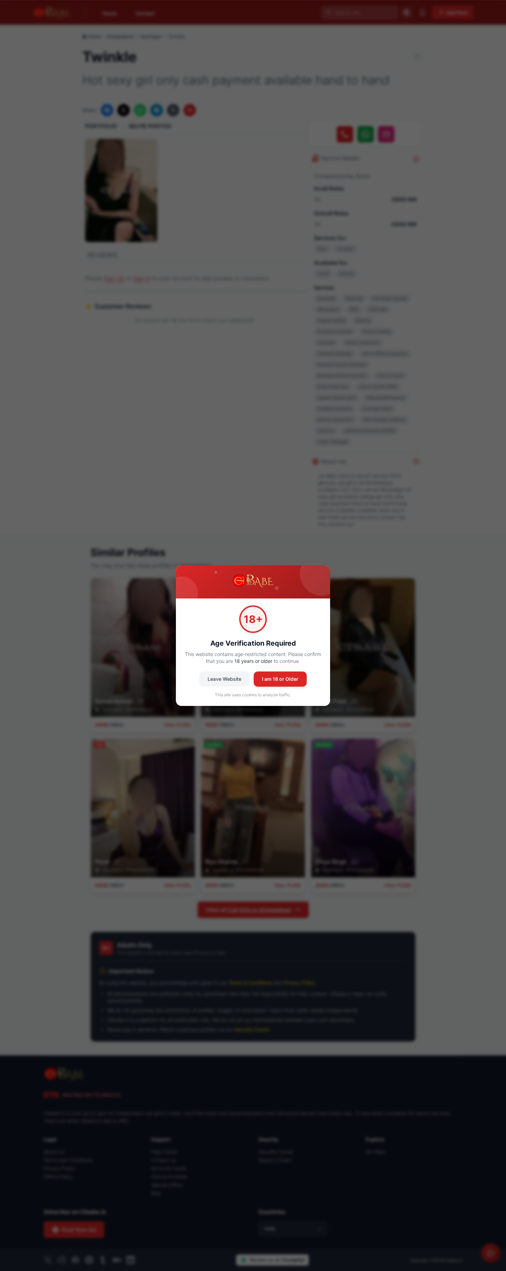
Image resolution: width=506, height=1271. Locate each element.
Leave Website (224, 679)
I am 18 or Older (280, 679)
